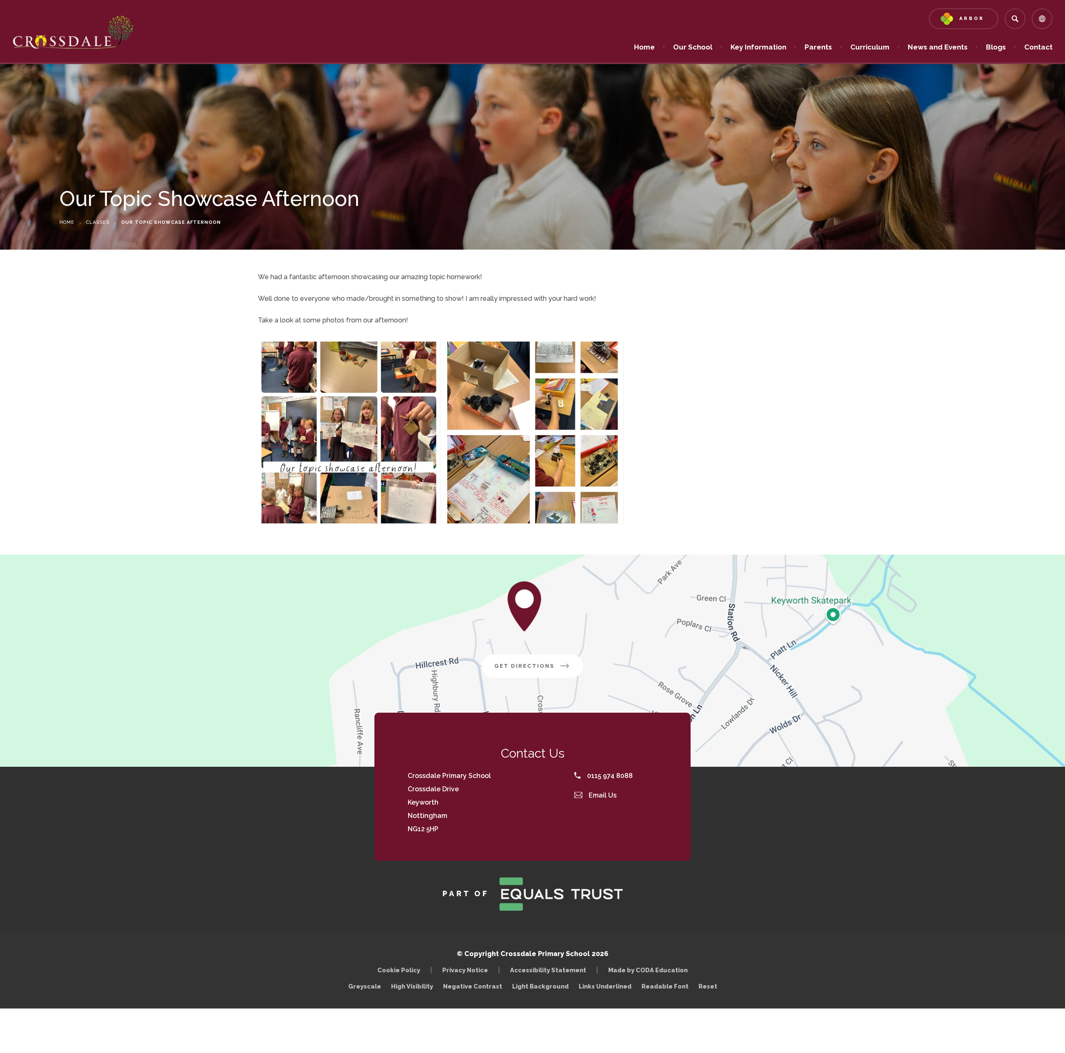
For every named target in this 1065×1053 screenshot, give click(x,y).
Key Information (758, 47)
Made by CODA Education (650, 970)
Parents (818, 47)
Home (644, 47)
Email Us (602, 795)
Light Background (540, 986)
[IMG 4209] (533, 432)
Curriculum (869, 47)
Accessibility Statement (548, 970)
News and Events (938, 47)
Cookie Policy (398, 970)
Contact (1038, 47)
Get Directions (538, 670)
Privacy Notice (465, 970)
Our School (692, 47)
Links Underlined (605, 986)
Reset (707, 986)
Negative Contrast (472, 986)
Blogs (996, 47)
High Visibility (412, 986)
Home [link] (66, 222)
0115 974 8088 (609, 776)
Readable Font (665, 986)
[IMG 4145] (349, 432)
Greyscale (364, 986)
